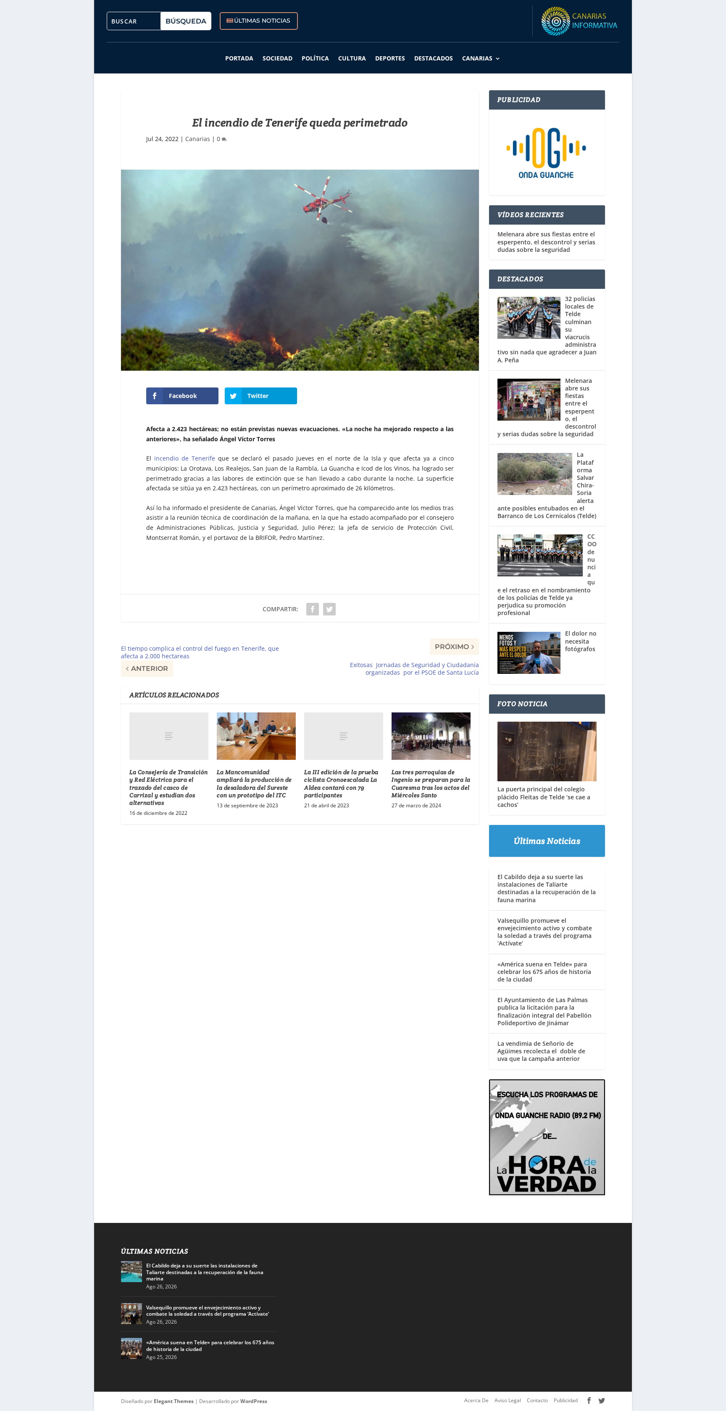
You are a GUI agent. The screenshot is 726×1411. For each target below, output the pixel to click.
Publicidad (566, 1400)
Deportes (390, 58)
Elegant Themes (174, 1401)
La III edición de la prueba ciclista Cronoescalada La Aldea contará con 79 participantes (341, 783)
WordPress (253, 1401)
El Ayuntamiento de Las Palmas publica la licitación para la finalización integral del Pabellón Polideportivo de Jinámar (544, 1011)
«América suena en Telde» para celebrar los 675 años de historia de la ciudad (544, 971)
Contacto (537, 1400)
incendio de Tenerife (184, 458)
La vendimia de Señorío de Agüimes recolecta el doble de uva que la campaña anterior (541, 1051)
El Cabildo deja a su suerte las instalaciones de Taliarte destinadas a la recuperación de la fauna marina (546, 888)
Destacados (433, 58)
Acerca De (476, 1400)
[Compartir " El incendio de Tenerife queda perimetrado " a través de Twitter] (329, 609)
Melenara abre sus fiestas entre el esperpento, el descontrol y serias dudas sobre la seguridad (546, 241)
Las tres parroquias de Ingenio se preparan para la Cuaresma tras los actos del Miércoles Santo (431, 783)
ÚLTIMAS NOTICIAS (262, 20)
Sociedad (277, 58)
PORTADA (239, 58)
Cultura (352, 58)
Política (315, 58)
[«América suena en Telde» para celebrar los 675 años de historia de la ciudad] (131, 1348)
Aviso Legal (508, 1400)
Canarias (477, 58)
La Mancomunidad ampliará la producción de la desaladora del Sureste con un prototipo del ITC (254, 783)
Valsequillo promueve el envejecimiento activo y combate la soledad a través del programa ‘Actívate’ (544, 932)
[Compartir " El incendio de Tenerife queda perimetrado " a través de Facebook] (312, 609)
